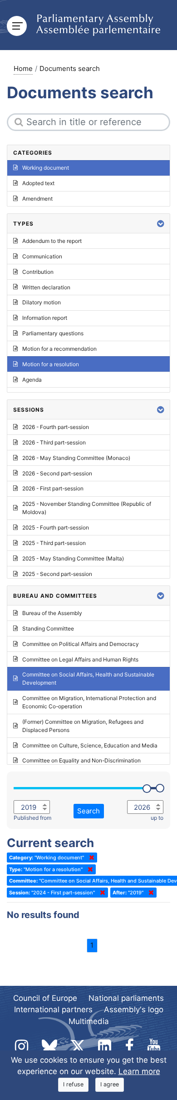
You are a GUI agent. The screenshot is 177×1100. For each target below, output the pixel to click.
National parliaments (126, 998)
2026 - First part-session (53, 488)
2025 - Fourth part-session (55, 527)
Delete (89, 857)
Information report (44, 317)
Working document (45, 167)
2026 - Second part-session (57, 473)
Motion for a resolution (50, 364)
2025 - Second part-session (57, 573)
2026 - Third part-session (54, 442)
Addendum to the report (52, 240)
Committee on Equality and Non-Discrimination (81, 760)
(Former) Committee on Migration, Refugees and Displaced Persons (82, 725)
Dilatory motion (41, 302)
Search (88, 811)
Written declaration (46, 287)
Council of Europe (45, 998)
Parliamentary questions (53, 333)
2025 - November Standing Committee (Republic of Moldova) (86, 507)
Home (23, 68)
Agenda (32, 379)
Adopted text (38, 183)
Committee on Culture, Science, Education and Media (89, 745)
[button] (160, 223)
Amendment (37, 198)
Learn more (139, 1071)
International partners (53, 1009)
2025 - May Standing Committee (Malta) (73, 558)
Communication (42, 256)
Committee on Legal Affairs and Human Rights (80, 659)
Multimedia (89, 1021)
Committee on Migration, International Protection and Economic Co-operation (89, 702)
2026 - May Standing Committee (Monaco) (76, 457)
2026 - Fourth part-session (55, 427)
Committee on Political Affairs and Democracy (80, 644)
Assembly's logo (133, 1009)
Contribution (38, 271)
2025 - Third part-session (54, 543)
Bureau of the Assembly (52, 613)
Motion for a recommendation (59, 348)
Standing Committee (48, 628)
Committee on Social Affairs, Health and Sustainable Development (88, 678)
